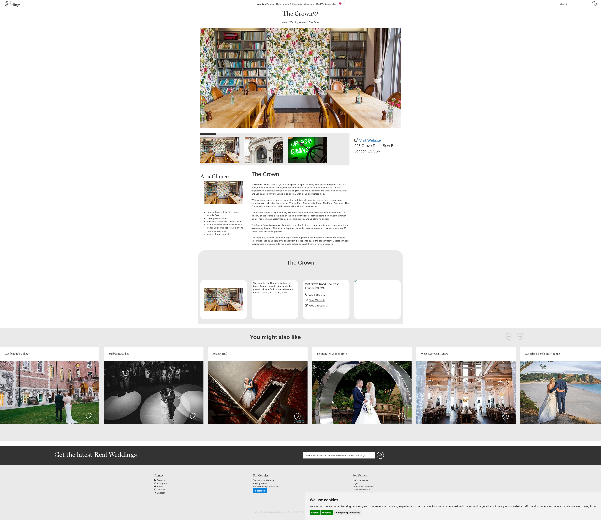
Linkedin (160, 493)
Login (355, 483)
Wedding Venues (265, 4)
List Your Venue (360, 480)
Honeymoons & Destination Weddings (295, 4)
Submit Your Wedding (264, 480)
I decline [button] (326, 512)
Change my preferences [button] (347, 512)
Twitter (159, 486)
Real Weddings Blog (326, 4)
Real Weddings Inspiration (266, 486)
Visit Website (370, 140)
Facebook (161, 480)
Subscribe (260, 490)
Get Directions (318, 305)
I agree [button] (314, 512)
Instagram (161, 483)
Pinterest (160, 489)
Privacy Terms (260, 483)
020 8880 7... (316, 294)
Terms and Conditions (363, 486)
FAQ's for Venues (361, 489)
